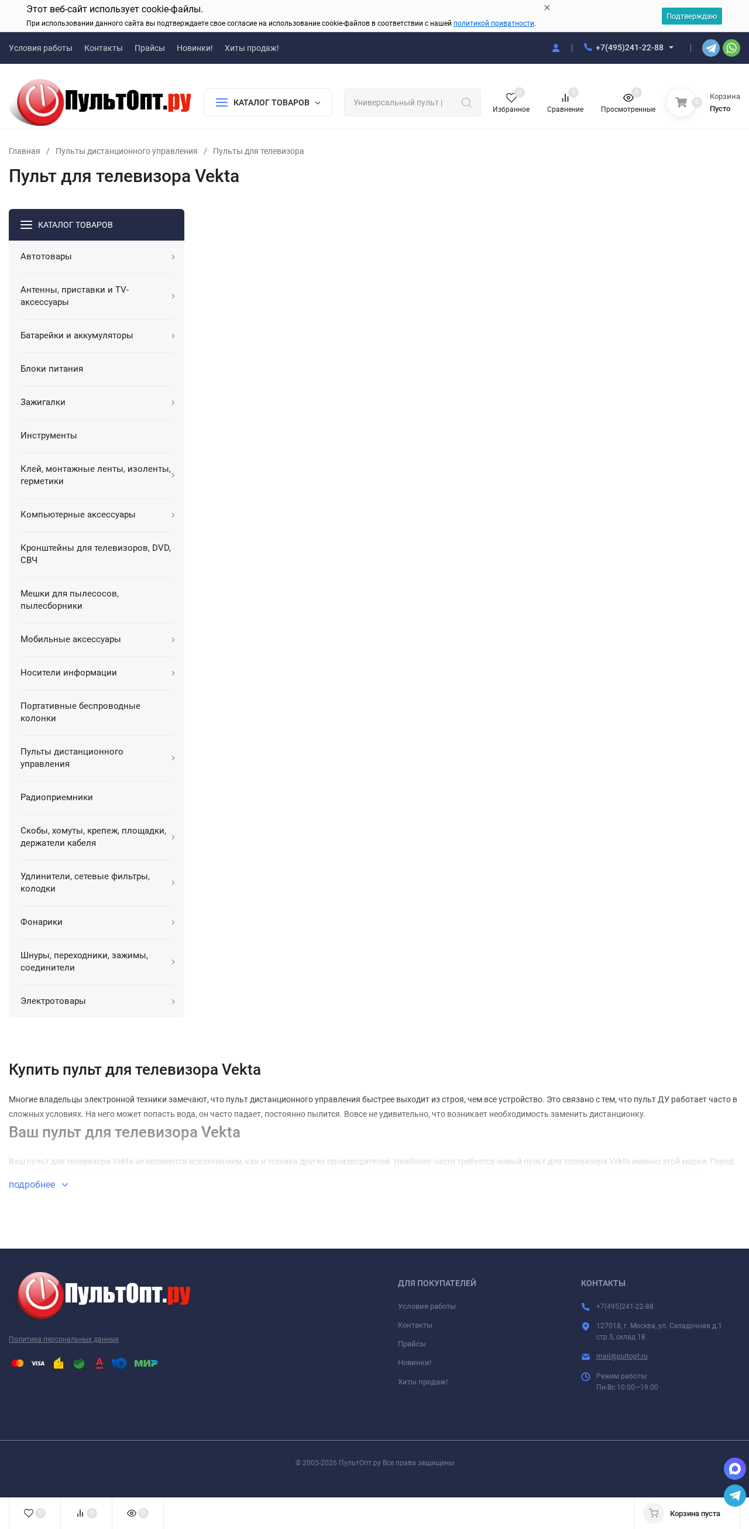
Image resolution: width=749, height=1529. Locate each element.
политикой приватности (493, 23)
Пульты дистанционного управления (127, 151)
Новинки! (414, 1362)
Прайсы (412, 1343)
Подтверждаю (691, 16)
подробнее (33, 1184)
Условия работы (427, 1306)
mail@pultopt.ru (622, 1356)
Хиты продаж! (423, 1381)
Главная (24, 151)
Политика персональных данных (64, 1339)
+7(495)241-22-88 (630, 47)
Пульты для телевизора (258, 151)
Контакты (415, 1325)
